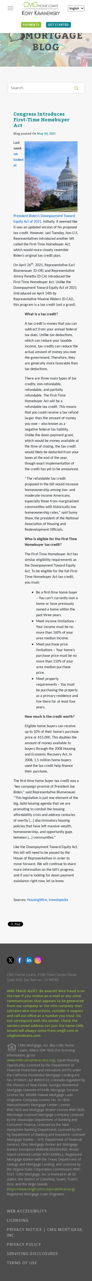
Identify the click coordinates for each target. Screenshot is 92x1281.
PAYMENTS (31, 25)
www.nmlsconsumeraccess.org (30, 1060)
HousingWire (37, 900)
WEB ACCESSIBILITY (27, 1211)
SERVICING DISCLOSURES (32, 1253)
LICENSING (18, 1220)
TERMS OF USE (22, 1262)
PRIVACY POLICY (24, 1244)
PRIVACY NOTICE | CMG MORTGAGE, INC (45, 1232)
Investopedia (58, 900)
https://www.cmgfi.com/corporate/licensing (41, 1189)
